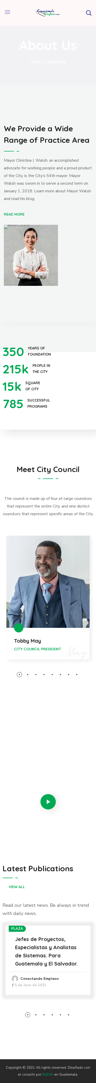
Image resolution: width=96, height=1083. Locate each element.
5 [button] (52, 674)
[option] (48, 604)
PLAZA (17, 928)
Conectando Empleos (39, 978)
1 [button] (19, 674)
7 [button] (68, 674)
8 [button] (76, 674)
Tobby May (27, 641)
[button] (88, 13)
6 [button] (60, 674)
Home (35, 62)
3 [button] (35, 674)
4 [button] (44, 674)
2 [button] (27, 674)
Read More (14, 214)
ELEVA (47, 1074)
